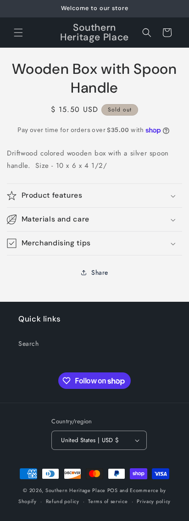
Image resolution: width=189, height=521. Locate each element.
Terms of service (108, 501)
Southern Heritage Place (75, 490)
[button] (18, 32)
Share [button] (99, 272)
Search (28, 343)
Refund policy (62, 501)
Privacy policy (154, 501)
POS (112, 490)
